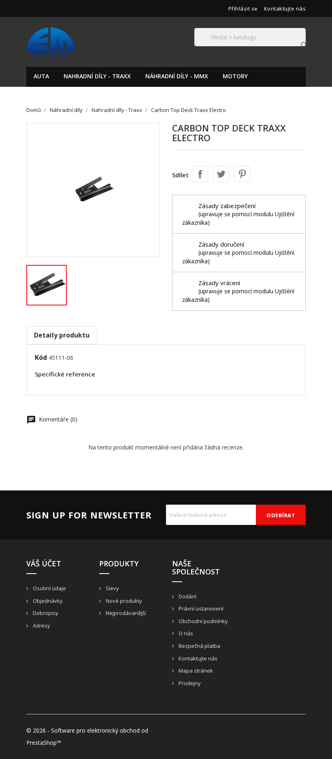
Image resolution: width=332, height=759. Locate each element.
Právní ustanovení (200, 608)
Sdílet (200, 174)
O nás (185, 633)
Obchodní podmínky (202, 621)
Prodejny (189, 683)
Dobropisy (45, 613)
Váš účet (43, 563)
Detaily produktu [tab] (61, 335)
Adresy (41, 625)
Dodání (186, 596)
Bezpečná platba (198, 645)
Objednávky (47, 600)
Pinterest (242, 174)
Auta (41, 76)
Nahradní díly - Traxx (97, 76)
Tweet (221, 174)
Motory (235, 76)
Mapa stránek (195, 670)
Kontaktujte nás (285, 8)
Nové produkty (123, 600)
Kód (41, 357)
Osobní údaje (49, 588)
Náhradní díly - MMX (176, 76)
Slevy (111, 588)
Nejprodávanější (125, 613)
